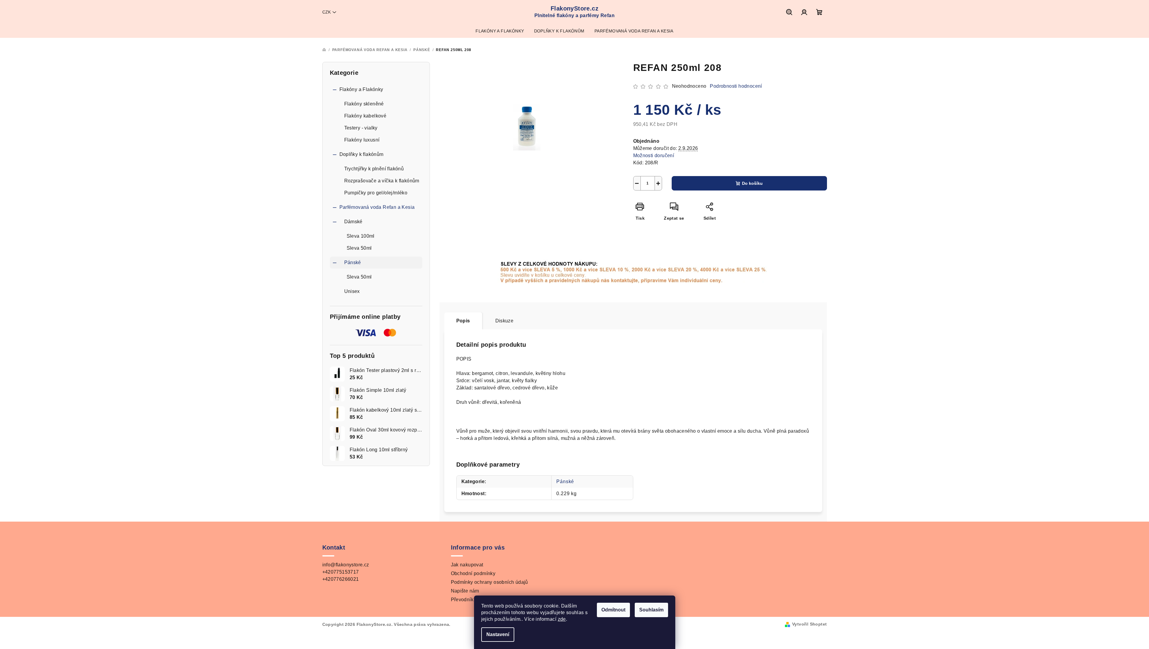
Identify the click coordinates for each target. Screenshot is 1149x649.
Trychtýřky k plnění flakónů (374, 168)
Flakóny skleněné (364, 103)
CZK (326, 12)
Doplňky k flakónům (361, 154)
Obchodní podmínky (473, 573)
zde (562, 619)
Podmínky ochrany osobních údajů (489, 582)
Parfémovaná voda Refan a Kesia (377, 207)
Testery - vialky (361, 127)
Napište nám (465, 590)
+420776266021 (340, 579)
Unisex (352, 291)
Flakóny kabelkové (365, 115)
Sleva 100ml (361, 236)
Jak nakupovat (467, 564)
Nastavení (497, 634)
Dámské (353, 221)
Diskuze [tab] (504, 320)
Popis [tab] (463, 320)
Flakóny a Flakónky (361, 89)
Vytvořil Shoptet (809, 624)
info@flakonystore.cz (345, 564)
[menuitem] (500, 31)
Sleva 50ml (359, 248)
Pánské (352, 262)
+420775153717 (340, 571)
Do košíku (752, 183)
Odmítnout (613, 609)
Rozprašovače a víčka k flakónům (381, 180)
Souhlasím (651, 609)
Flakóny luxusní (362, 139)
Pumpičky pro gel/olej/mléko (376, 192)
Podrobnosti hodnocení (736, 86)
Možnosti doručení (653, 155)
